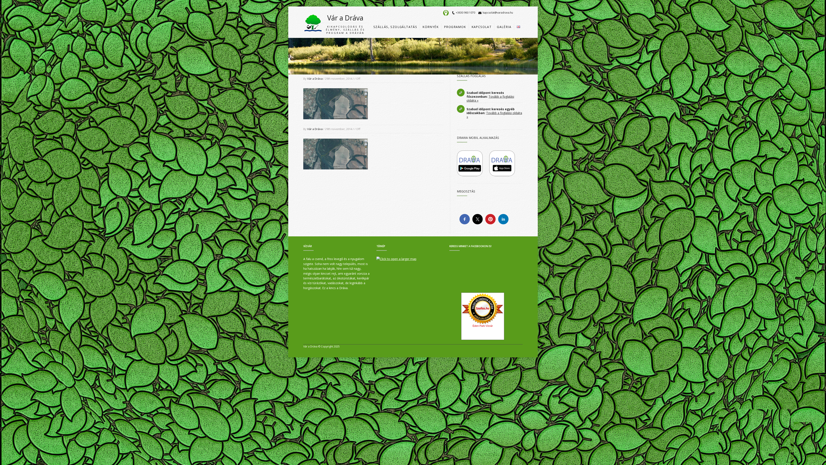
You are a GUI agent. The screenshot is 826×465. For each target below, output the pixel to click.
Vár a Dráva (345, 23)
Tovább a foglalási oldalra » (490, 98)
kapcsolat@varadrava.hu (498, 12)
